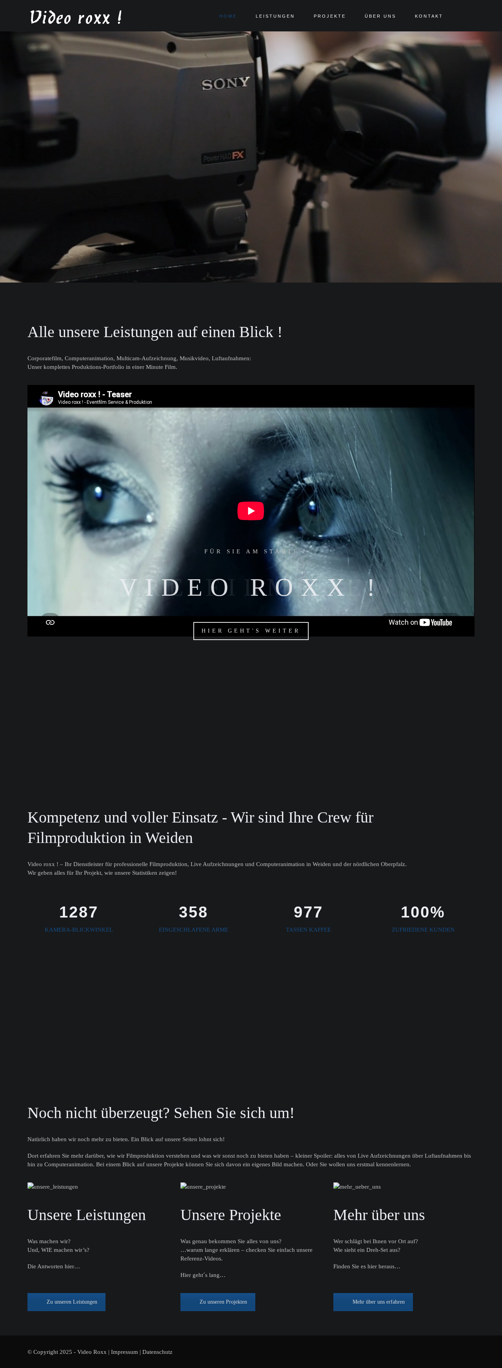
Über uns (380, 16)
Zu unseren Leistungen (72, 1302)
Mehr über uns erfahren (379, 1302)
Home (228, 16)
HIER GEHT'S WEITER (251, 631)
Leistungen (275, 16)
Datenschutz (157, 1352)
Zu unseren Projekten (223, 1302)
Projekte (330, 16)
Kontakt (429, 16)
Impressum (124, 1352)
